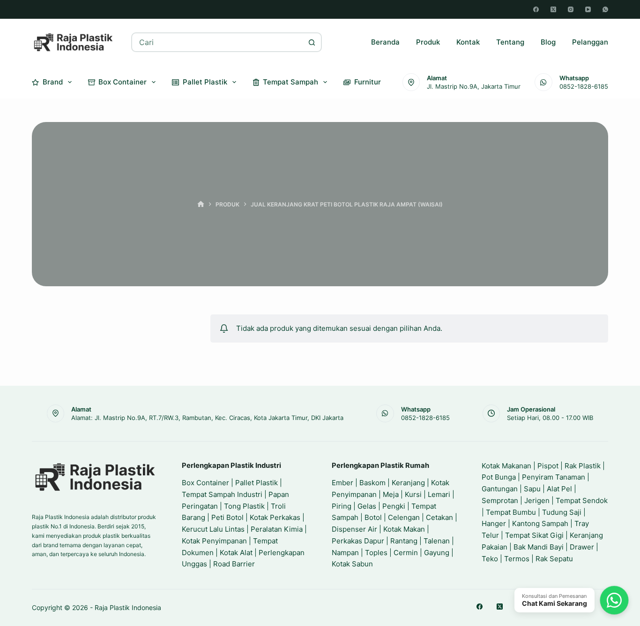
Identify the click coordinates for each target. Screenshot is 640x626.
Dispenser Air (354, 529)
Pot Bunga (499, 477)
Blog (548, 42)
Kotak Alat (236, 552)
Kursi (413, 494)
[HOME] (200, 204)
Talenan (437, 540)
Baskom (372, 482)
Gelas (366, 506)
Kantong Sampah (540, 523)
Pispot (547, 465)
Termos (516, 558)
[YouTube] (588, 9)
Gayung (436, 552)
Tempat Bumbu (511, 512)
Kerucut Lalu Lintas (213, 529)
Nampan (345, 552)
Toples (376, 552)
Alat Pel (559, 488)
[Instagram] (570, 9)
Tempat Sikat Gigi (534, 535)
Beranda (385, 42)
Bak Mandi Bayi (538, 546)
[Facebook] (536, 9)
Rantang (403, 540)
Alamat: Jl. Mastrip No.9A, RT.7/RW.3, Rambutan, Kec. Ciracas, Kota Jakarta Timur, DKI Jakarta (207, 417)
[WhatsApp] (605, 9)
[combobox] (217, 42)
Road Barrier (234, 563)
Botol (373, 517)
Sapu (532, 488)
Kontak (468, 42)
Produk (428, 42)
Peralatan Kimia (277, 529)
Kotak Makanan (506, 465)
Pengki (393, 506)
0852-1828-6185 (583, 86)
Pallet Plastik (205, 81)
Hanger (494, 523)
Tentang (510, 42)
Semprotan (500, 500)
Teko (490, 558)
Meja (391, 494)
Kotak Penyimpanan (214, 540)
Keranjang (408, 482)
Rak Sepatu (554, 558)
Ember (342, 482)
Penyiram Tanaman (553, 477)
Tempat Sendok (582, 500)
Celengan (404, 517)
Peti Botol (227, 517)
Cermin (406, 552)
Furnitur (367, 81)
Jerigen (537, 500)
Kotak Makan (404, 529)
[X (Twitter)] (553, 9)
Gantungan (500, 488)
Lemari (439, 494)
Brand (53, 81)
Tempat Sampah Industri (222, 494)
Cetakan (439, 517)
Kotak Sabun (352, 563)
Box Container (122, 81)
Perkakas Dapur (358, 540)
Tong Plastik (244, 506)
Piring (341, 506)
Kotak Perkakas (275, 517)
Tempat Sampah (290, 81)
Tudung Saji (561, 512)
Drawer (582, 546)
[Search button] (312, 42)
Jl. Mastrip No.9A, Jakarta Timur (474, 86)
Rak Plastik (583, 465)
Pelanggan (590, 42)
